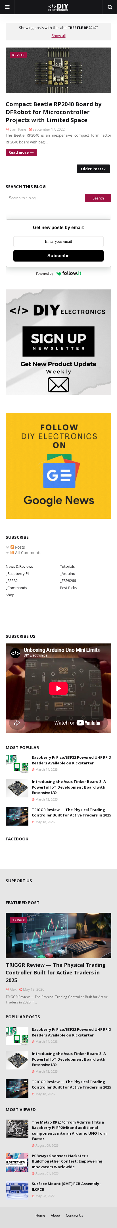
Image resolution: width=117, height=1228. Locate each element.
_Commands (16, 587)
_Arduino (67, 573)
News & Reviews (19, 566)
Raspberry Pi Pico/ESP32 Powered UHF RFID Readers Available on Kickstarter (71, 760)
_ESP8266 (68, 580)
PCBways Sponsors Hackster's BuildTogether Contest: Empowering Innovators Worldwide (67, 1161)
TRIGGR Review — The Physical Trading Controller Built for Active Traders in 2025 (71, 812)
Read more (19, 152)
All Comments (27, 552)
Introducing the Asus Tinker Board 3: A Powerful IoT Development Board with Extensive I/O (69, 787)
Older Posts (92, 168)
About (55, 1215)
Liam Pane (18, 129)
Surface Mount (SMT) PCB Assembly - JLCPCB (66, 1186)
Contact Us (74, 1215)
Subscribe (58, 255)
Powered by (45, 273)
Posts (19, 547)
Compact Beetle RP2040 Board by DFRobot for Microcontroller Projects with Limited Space (53, 112)
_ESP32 (12, 580)
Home (40, 1215)
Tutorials (67, 566)
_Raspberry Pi (17, 573)
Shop (10, 594)
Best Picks (68, 587)
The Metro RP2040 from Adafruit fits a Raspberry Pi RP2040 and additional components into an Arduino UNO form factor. (70, 1130)
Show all (59, 35)
